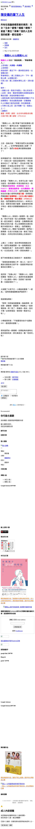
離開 (11, 825)
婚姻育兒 (16, 39)
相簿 (5, 43)
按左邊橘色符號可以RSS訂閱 (10, 641)
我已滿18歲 (4, 825)
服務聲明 (20, 802)
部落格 (6, 45)
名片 (5, 47)
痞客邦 (12, 372)
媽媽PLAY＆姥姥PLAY (15, 55)
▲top (2, 383)
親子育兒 (15, 377)
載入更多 (3, 386)
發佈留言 (3, 398)
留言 (16, 372)
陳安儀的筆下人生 (13, 14)
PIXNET (9, 800)
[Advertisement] (17, 506)
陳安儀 (3, 361)
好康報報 (15, 379)
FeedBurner (19, 631)
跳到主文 (4, 20)
